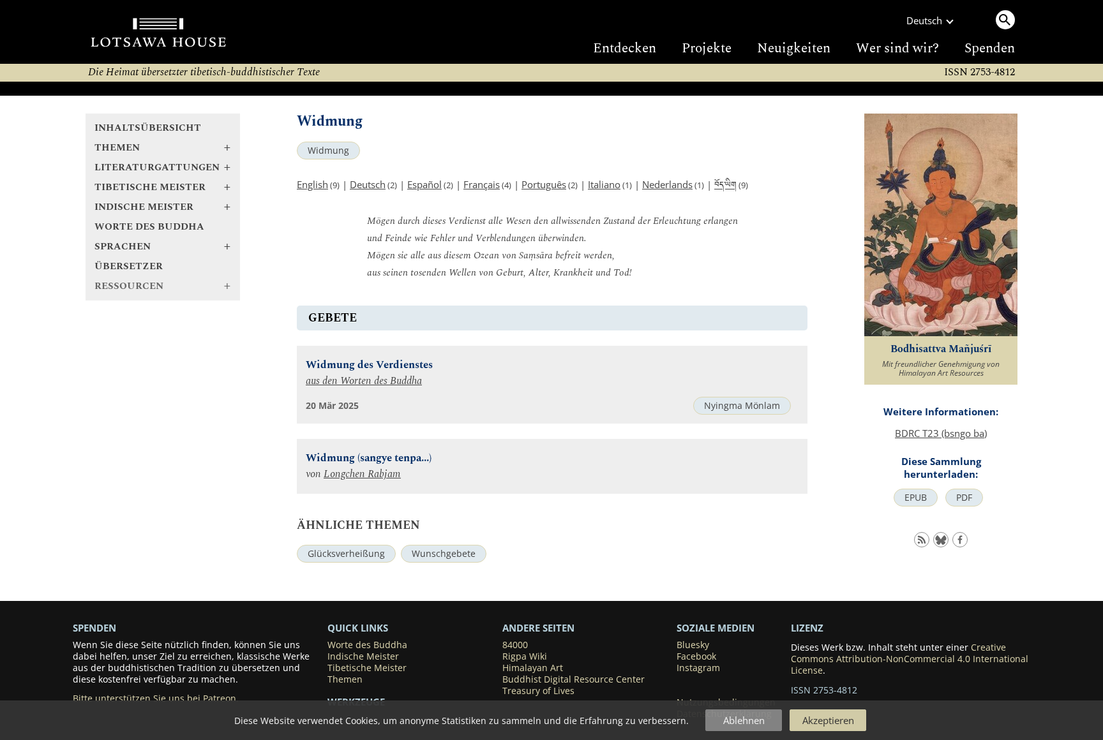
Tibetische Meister (367, 668)
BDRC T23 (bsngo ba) (941, 433)
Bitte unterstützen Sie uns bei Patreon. (156, 698)
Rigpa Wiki (524, 656)
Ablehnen (744, 720)
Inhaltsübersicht (147, 128)
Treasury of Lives (538, 691)
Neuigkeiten (793, 48)
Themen (345, 679)
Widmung (328, 150)
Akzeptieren (828, 720)
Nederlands (667, 184)
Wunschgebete (444, 553)
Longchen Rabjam (362, 474)
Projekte (707, 48)
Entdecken (624, 48)
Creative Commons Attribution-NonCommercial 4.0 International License (909, 659)
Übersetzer (128, 266)
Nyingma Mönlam (742, 405)
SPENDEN (94, 627)
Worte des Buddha (149, 226)
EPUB (915, 497)
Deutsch (368, 184)
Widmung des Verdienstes (369, 365)
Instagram (698, 668)
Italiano (604, 184)
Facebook (696, 656)
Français (481, 184)
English (312, 184)
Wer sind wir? (897, 48)
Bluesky (693, 645)
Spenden (989, 48)
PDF (964, 497)
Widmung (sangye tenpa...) (368, 458)
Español (424, 184)
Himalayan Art (532, 668)
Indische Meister (363, 656)
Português (543, 184)
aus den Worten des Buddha (364, 381)
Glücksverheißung (346, 553)
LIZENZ (807, 627)
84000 (515, 645)
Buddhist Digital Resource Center (573, 679)
